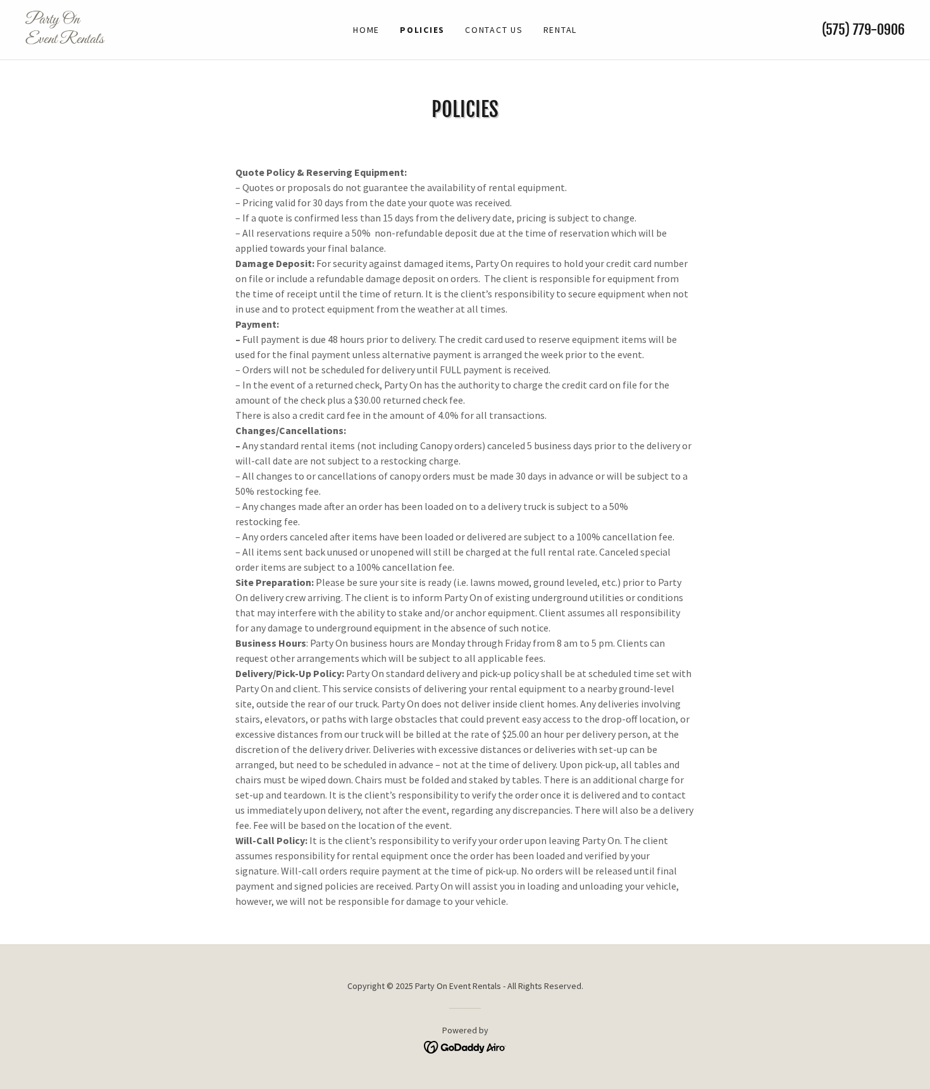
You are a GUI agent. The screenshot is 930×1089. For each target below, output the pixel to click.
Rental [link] (560, 29)
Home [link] (366, 29)
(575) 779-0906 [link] (863, 29)
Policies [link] (422, 29)
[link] (135, 39)
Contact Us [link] (494, 29)
